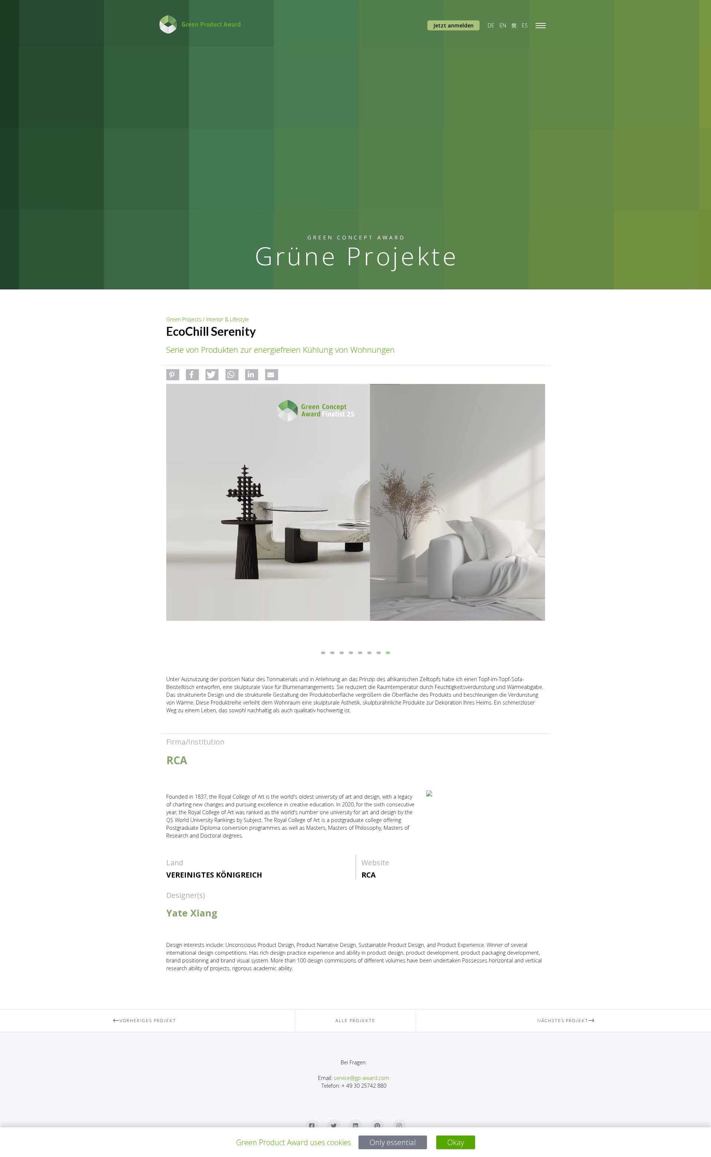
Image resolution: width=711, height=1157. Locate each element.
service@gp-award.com (361, 1077)
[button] (172, 374)
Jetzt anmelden (453, 25)
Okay (455, 1142)
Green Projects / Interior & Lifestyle (207, 319)
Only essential (393, 1142)
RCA (368, 875)
